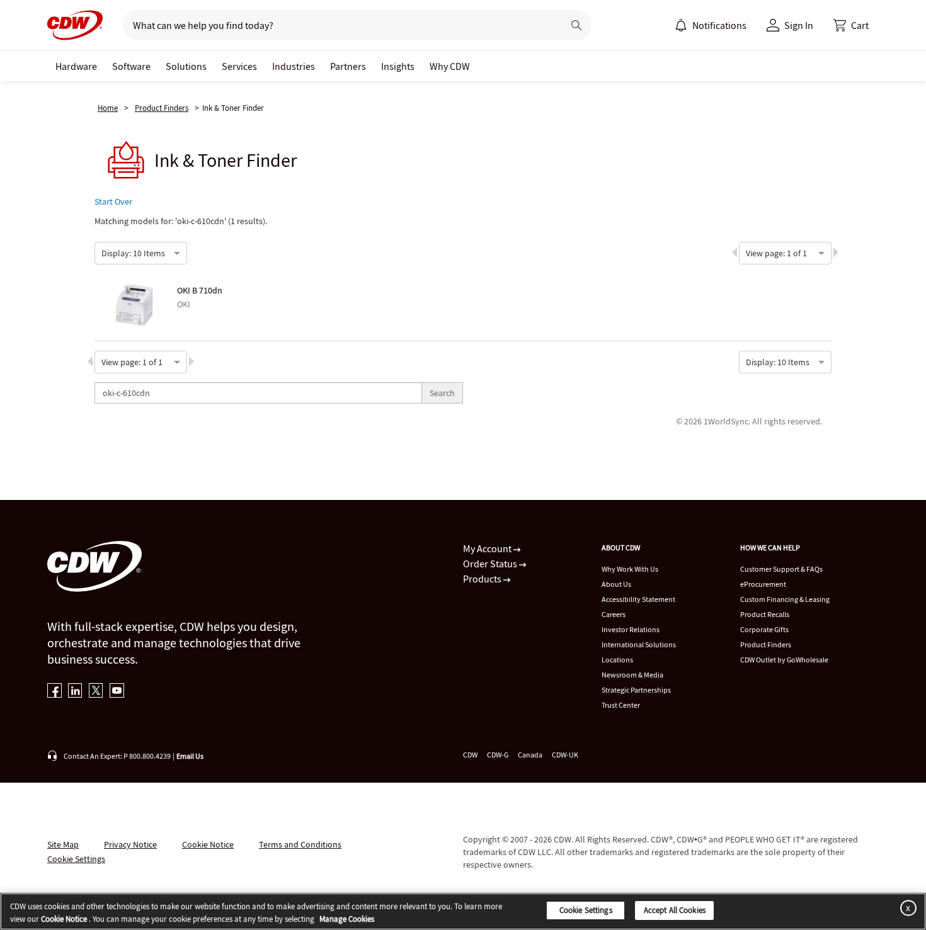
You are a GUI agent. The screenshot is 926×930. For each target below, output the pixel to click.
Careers (614, 614)
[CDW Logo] (75, 25)
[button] (851, 25)
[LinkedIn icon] (75, 691)
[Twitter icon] (96, 691)
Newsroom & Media (632, 674)
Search (442, 393)
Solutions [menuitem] (186, 66)
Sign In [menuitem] (798, 25)
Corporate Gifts (764, 629)
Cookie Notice (208, 844)
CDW (470, 754)
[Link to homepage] (75, 25)
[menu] (710, 25)
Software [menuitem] (131, 66)
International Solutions (639, 644)
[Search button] (576, 25)
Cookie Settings (585, 910)
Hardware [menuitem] (76, 66)
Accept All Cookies (675, 910)
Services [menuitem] (239, 66)
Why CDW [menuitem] (450, 66)
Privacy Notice (130, 844)
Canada (530, 754)
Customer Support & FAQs (781, 569)
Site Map (63, 844)
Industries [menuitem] (293, 66)
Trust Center (621, 705)
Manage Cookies (346, 919)
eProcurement (763, 584)
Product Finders (161, 108)
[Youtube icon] (117, 691)
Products (483, 578)
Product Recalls (764, 614)
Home (108, 108)
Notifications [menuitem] (719, 25)
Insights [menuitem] (397, 66)
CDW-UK (565, 754)
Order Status (491, 563)
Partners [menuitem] (348, 66)
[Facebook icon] (54, 691)
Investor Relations (631, 629)
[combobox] (102, 252)
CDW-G (497, 754)
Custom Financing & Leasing (785, 599)
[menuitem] (681, 25)
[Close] (906, 908)
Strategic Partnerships (636, 690)
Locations (617, 659)
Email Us (189, 756)
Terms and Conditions (300, 844)
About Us (616, 584)
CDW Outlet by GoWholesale (784, 659)
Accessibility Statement (638, 599)
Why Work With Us (630, 569)
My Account (488, 548)
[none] (76, 66)
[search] (338, 25)
